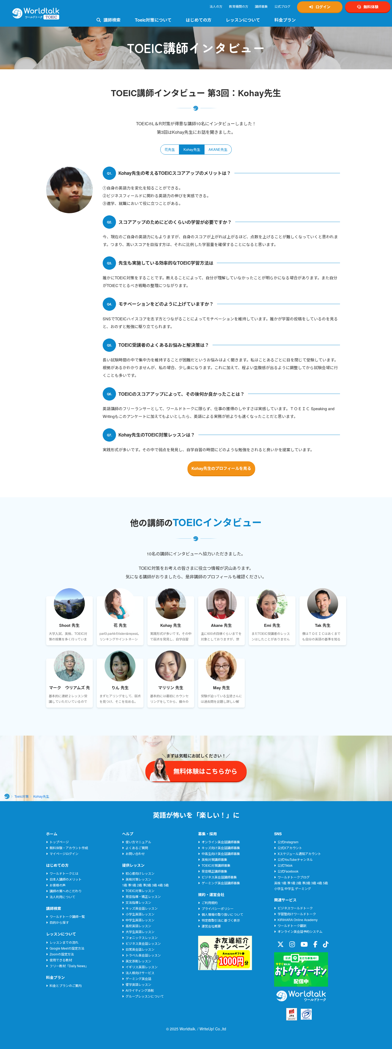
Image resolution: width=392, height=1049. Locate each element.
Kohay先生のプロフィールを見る (221, 468)
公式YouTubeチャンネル (295, 859)
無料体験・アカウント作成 (69, 847)
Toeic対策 (21, 796)
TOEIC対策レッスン (140, 890)
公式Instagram (288, 842)
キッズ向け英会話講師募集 (221, 847)
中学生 (289, 888)
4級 (160, 885)
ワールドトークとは (64, 873)
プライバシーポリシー (218, 908)
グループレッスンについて (145, 996)
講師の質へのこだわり (66, 891)
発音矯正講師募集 (214, 871)
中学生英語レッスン (140, 920)
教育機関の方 (238, 6)
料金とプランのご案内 (66, 985)
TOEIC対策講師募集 (216, 865)
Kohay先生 (191, 149)
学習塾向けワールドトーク (297, 913)
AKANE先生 (218, 149)
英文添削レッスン (138, 961)
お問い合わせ (135, 853)
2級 (139, 885)
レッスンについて (243, 20)
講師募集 (261, 6)
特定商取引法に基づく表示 (221, 920)
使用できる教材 (61, 960)
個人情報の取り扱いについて (222, 914)
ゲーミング (303, 888)
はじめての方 (198, 20)
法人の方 (216, 6)
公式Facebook (288, 871)
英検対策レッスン (138, 879)
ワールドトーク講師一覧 (67, 916)
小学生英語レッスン (140, 914)
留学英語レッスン (138, 984)
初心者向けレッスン (140, 873)
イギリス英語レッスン (142, 967)
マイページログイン (64, 853)
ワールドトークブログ (294, 877)
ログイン (322, 6)
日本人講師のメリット (66, 879)
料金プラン (285, 20)
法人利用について (62, 896)
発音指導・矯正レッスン (143, 896)
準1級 (132, 885)
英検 (277, 883)
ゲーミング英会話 (138, 978)
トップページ (59, 842)
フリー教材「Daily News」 (69, 965)
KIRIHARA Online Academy (298, 919)
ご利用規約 (210, 902)
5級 (166, 885)
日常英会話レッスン (140, 949)
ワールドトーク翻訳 (292, 925)
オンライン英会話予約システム (300, 931)
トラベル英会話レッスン (143, 955)
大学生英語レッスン (140, 931)
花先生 (170, 149)
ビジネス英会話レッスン (143, 943)
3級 (154, 885)
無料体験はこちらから (329, 1030)
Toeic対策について (153, 20)
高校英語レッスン (138, 925)
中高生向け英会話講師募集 (221, 853)
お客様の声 (58, 885)
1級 (124, 885)
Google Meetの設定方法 (67, 948)
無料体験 (370, 6)
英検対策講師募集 (214, 859)
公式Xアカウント (290, 847)
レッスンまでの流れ (64, 942)
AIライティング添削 (140, 990)
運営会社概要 (211, 926)
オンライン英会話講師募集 (221, 842)
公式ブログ (282, 6)
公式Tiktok (285, 865)
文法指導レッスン (138, 902)
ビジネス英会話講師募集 (219, 877)
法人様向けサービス (140, 972)
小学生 (279, 888)
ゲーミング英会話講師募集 (221, 883)
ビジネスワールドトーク (295, 908)
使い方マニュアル (138, 842)
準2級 (147, 885)
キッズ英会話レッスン (142, 908)
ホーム (7, 796)
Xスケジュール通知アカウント (299, 853)
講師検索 (112, 20)
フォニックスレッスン (142, 937)
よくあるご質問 (137, 847)
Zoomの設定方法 (62, 954)
